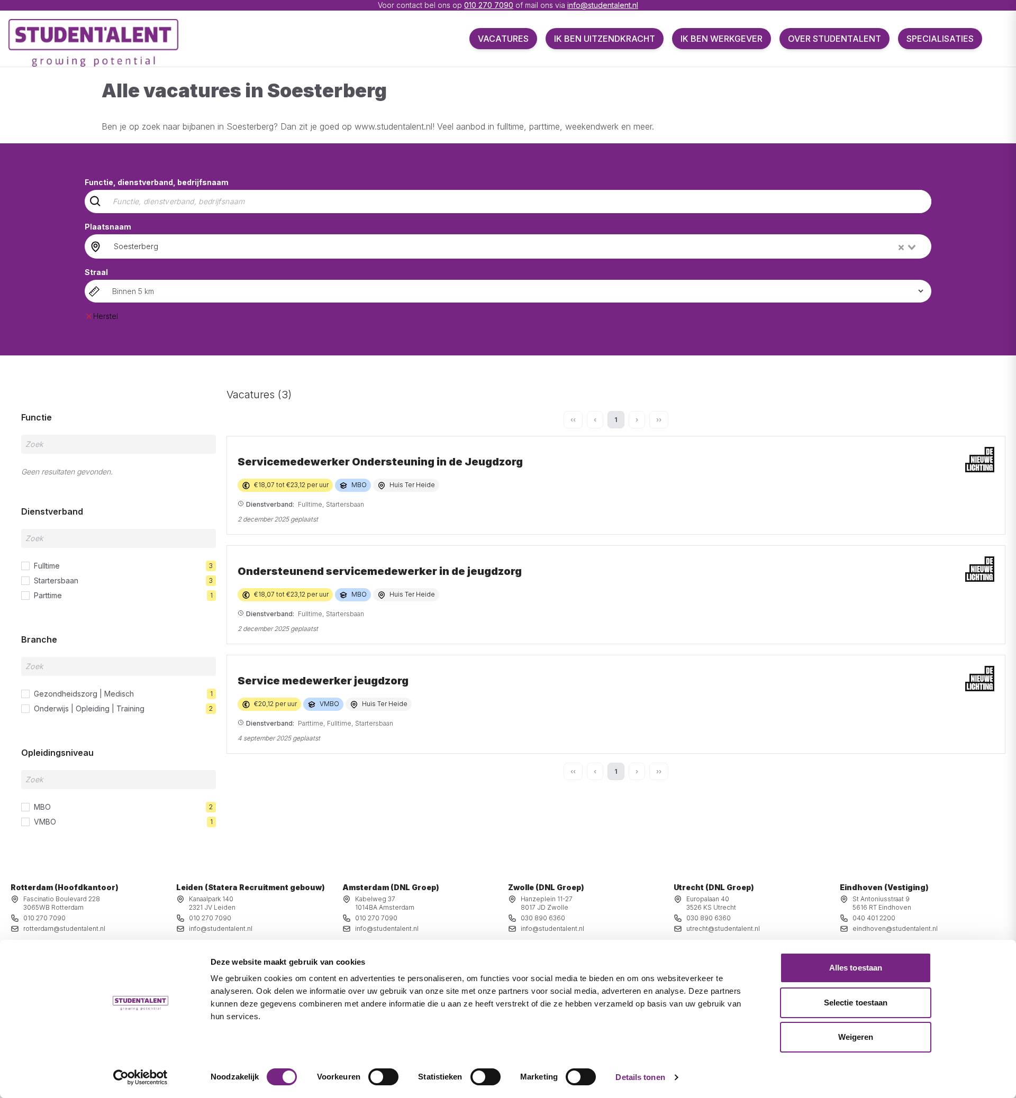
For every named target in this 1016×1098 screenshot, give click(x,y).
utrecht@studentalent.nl (723, 928)
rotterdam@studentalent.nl (64, 928)
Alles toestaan (855, 967)
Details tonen (640, 1077)
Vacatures (503, 38)
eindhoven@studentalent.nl (895, 928)
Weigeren (856, 1036)
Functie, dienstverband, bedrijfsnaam (157, 182)
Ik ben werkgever (722, 38)
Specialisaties (940, 38)
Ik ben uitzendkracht (604, 38)
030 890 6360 (543, 918)
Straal (96, 272)
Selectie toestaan (856, 1002)
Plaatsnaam (108, 226)
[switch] (383, 1076)
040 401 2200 (873, 918)
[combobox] (516, 246)
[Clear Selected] (901, 247)
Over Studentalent (834, 38)
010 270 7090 (488, 5)
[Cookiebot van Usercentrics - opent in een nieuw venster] (140, 1077)
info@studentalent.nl (602, 5)
